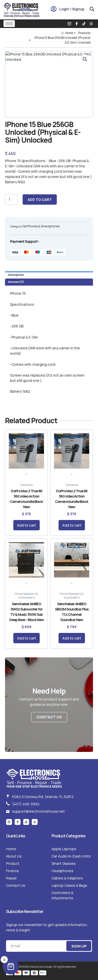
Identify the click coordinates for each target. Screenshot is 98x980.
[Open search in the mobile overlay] (91, 9)
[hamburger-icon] (9, 23)
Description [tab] (16, 275)
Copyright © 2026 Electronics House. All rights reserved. (41, 966)
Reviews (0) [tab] (16, 282)
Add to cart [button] (26, 525)
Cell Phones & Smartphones (41, 226)
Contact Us (49, 716)
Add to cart (40, 199)
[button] (84, 59)
